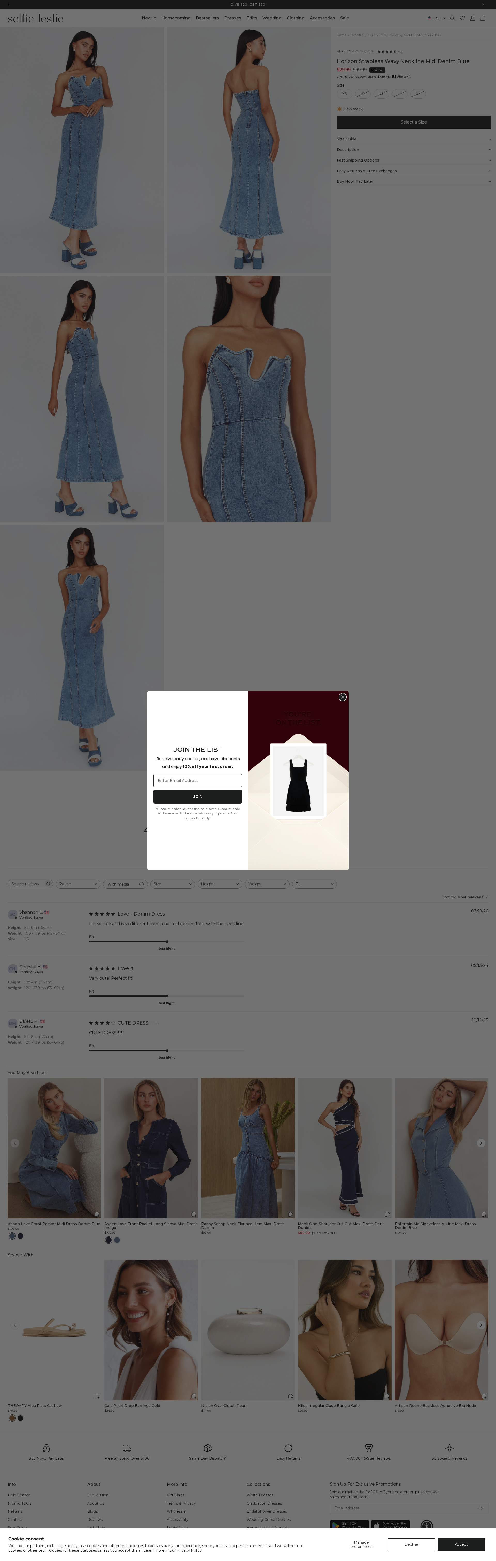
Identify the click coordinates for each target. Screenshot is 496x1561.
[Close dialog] (342, 697)
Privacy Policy (189, 1550)
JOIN (198, 796)
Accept (461, 1544)
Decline (411, 1544)
